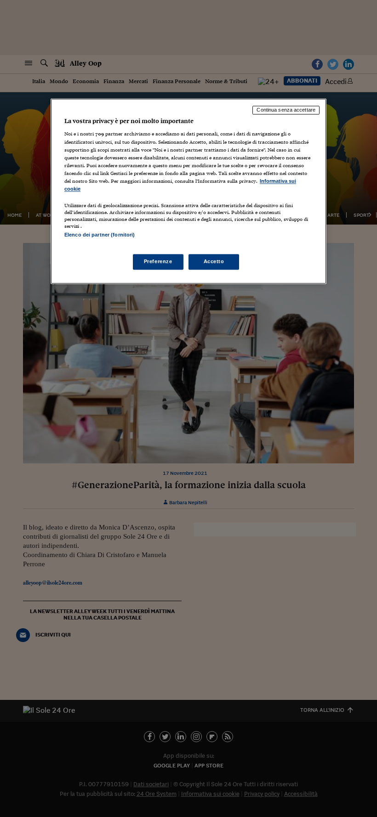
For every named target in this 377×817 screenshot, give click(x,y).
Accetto (214, 262)
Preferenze (158, 262)
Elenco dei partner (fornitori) (99, 234)
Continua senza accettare (286, 110)
